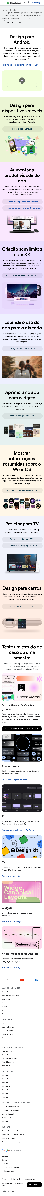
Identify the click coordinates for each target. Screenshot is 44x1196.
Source (4, 1003)
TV (3, 816)
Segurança (6, 999)
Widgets (7, 908)
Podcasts (5, 1014)
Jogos (4, 1023)
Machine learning (8, 1027)
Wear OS (5, 1055)
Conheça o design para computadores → (24, 202)
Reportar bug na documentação (13, 1134)
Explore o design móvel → (22, 129)
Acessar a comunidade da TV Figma (18, 830)
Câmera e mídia (7, 1034)
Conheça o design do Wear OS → (22, 490)
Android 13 (5, 1090)
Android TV (6, 1066)
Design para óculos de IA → (22, 349)
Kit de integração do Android (20, 954)
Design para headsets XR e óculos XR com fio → (24, 275)
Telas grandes (7, 1051)
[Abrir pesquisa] (24, 2)
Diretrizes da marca (28, 1179)
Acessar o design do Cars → (22, 606)
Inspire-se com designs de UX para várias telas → (22, 65)
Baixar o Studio (7, 1118)
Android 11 (5, 1097)
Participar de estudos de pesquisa (14, 1142)
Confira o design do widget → (22, 416)
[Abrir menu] (3, 2)
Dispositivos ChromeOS (10, 1058)
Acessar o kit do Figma (12, 876)
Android (5, 992)
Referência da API (8, 1114)
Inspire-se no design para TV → (22, 546)
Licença (15, 1179)
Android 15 (6, 1083)
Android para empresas (10, 995)
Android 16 (6, 1079)
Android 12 (6, 1093)
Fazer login (36, 3)
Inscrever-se (35, 1184)
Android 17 (6, 1075)
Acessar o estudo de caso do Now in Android (23, 729)
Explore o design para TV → (22, 539)
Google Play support (9, 1138)
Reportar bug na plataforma (12, 1131)
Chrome (5, 1160)
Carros (6, 862)
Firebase (5, 1164)
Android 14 (6, 1086)
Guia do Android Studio (10, 1107)
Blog (3, 1010)
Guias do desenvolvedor (10, 1110)
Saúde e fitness (7, 1031)
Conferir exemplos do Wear (14, 780)
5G (3, 1042)
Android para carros (9, 1062)
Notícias (5, 1006)
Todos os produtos (9, 1171)
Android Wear (10, 766)
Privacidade (6, 1038)
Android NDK (6, 1121)
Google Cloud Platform (10, 1167)
